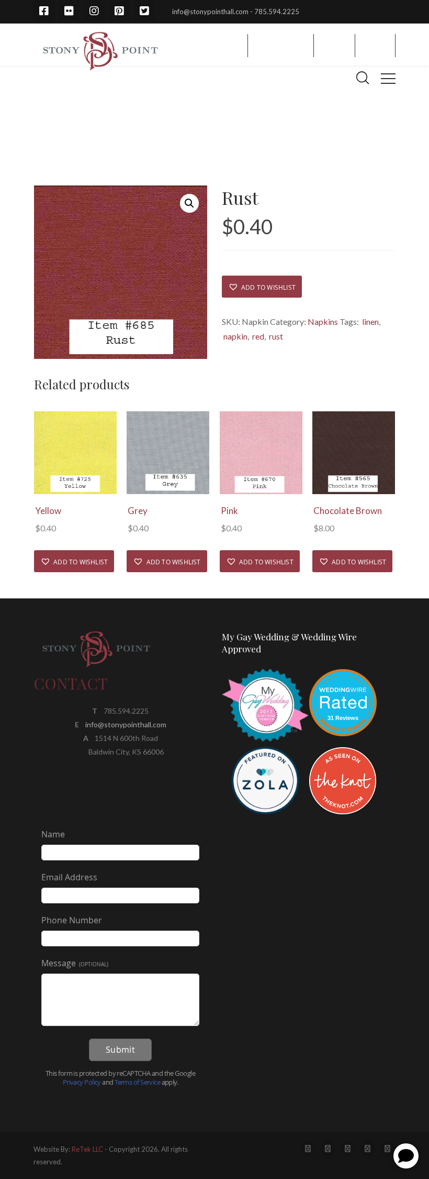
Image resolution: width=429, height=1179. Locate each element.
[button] (262, 287)
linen (369, 321)
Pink (229, 510)
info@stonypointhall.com (125, 724)
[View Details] (75, 452)
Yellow (48, 510)
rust (275, 336)
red (257, 336)
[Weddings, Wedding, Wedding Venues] (343, 682)
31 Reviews (343, 718)
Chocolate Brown (347, 510)
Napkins (323, 321)
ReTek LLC (87, 1149)
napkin (234, 336)
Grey (138, 510)
